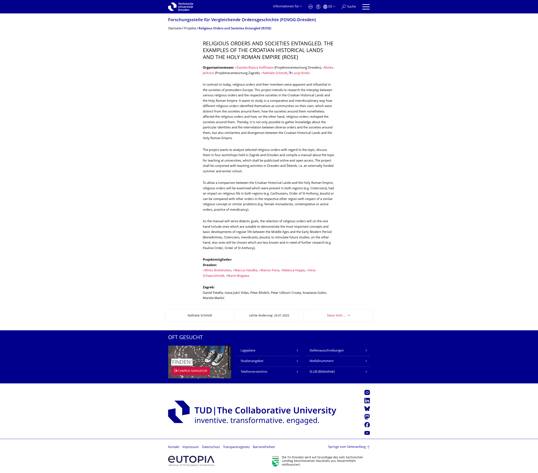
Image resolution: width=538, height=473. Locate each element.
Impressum (190, 447)
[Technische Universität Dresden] (180, 6)
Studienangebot (252, 361)
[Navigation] (366, 7)
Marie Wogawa (238, 276)
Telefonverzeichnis (254, 372)
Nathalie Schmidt (275, 73)
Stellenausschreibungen (327, 350)
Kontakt (173, 447)
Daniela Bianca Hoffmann (255, 67)
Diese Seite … (336, 315)
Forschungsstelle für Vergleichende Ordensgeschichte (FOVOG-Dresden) (242, 20)
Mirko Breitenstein (217, 270)
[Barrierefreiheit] (318, 7)
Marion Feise (270, 270)
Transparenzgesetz (236, 447)
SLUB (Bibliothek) (322, 372)
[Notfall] (310, 7)
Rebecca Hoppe (293, 270)
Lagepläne (248, 350)
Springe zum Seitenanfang (347, 447)
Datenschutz (211, 447)
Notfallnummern (322, 361)
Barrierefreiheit (264, 447)
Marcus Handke (246, 270)
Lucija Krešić (301, 73)
